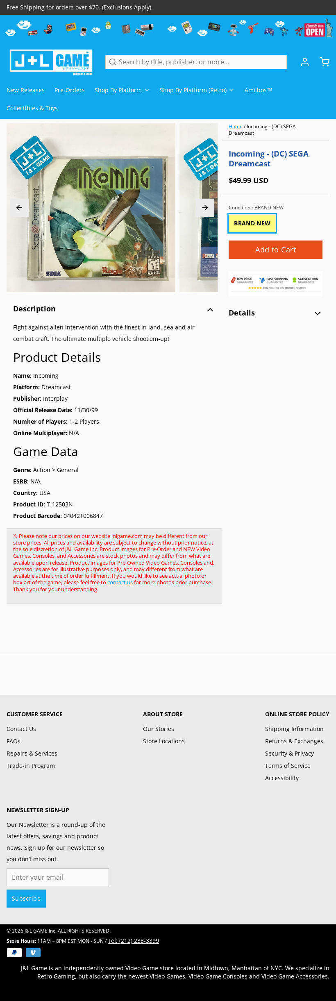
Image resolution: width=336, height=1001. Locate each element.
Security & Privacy (289, 753)
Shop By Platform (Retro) (193, 90)
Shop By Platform (118, 90)
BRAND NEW (252, 223)
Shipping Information (294, 729)
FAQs (13, 741)
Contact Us (21, 729)
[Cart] (321, 62)
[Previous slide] (19, 207)
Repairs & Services (32, 753)
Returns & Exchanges (294, 741)
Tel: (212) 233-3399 (133, 940)
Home (236, 126)
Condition (256, 207)
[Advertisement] (156, 633)
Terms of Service (288, 765)
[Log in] (301, 62)
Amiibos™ (258, 90)
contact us (120, 582)
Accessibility (282, 778)
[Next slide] (204, 207)
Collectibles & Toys (32, 108)
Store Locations (164, 741)
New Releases (26, 90)
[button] (275, 250)
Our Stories (158, 729)
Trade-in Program (31, 765)
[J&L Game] (51, 62)
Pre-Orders (69, 90)
